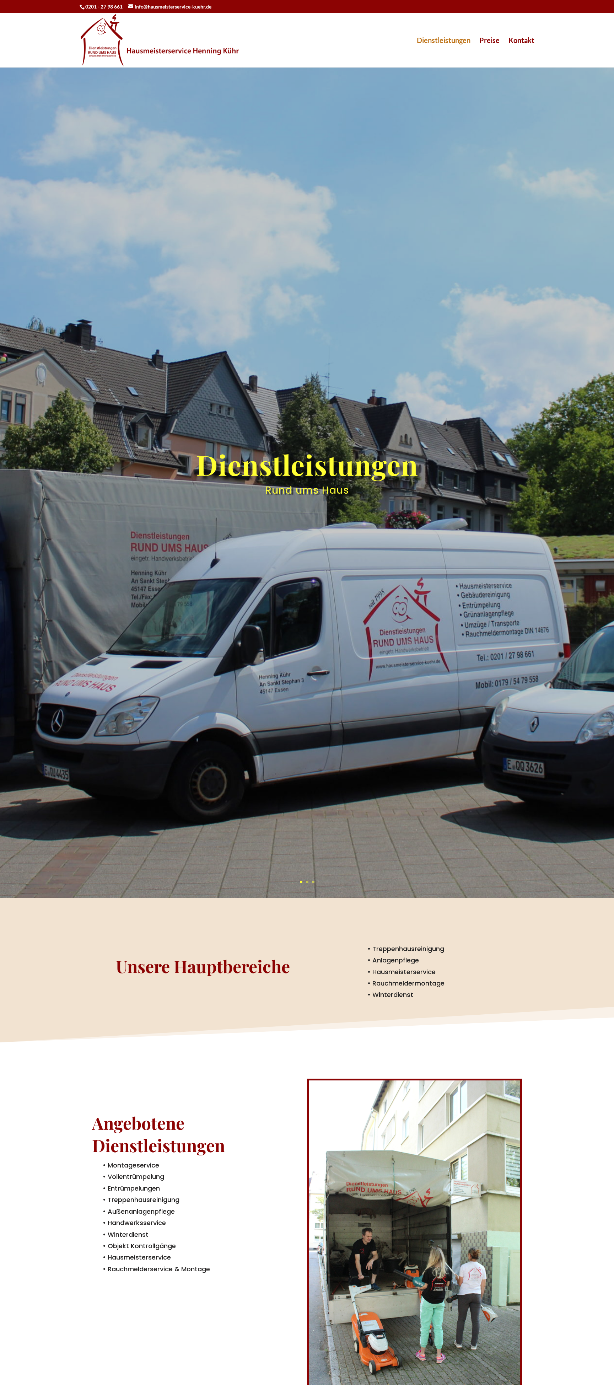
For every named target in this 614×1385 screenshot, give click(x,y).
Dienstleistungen (443, 41)
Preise (489, 41)
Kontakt (521, 41)
